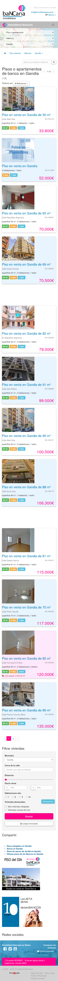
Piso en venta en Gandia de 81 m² (26, 555)
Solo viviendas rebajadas (18, 806)
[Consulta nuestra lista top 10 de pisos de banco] (29, 913)
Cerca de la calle (12, 765)
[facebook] (5, 949)
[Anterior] (44, 71)
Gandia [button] (38, 53)
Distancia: (9, 775)
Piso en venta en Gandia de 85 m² (26, 658)
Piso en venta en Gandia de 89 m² (26, 710)
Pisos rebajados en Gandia (19, 846)
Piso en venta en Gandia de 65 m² (26, 213)
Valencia (27, 53)
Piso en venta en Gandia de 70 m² (26, 607)
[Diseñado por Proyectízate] (14, 973)
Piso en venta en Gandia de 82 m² (26, 333)
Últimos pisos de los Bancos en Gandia (25, 854)
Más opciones (48, 801)
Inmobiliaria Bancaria (20, 25)
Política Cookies (38, 978)
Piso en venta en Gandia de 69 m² (26, 264)
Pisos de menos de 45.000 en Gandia (24, 851)
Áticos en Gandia (15, 848)
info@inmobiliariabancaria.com (44, 12)
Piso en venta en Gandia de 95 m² (26, 435)
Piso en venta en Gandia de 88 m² (26, 487)
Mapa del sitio (37, 973)
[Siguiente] (53, 71)
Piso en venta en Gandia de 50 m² (26, 114)
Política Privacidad (39, 975)
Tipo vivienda (15, 53)
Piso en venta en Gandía (19, 165)
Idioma (51, 14)
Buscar (29, 816)
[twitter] (10, 949)
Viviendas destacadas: (15, 802)
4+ (30, 796)
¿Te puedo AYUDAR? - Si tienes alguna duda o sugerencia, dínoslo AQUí (25, 961)
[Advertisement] (29, 294)
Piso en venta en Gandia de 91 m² (26, 384)
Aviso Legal (50, 973)
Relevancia (21, 83)
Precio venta (10, 783)
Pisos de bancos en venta (45, 7)
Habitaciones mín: (13, 793)
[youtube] (15, 949)
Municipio (9, 755)
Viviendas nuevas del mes (19, 810)
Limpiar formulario (30, 823)
